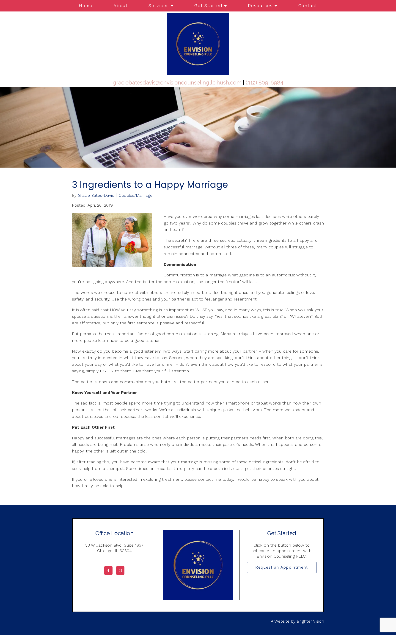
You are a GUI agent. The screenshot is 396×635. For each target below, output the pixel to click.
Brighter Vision (310, 621)
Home (86, 5)
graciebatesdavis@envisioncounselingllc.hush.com (177, 82)
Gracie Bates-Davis (96, 195)
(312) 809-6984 (264, 82)
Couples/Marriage (135, 195)
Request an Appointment (281, 567)
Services (158, 5)
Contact (307, 5)
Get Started (208, 5)
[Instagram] (120, 570)
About (120, 5)
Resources (260, 5)
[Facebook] (108, 570)
